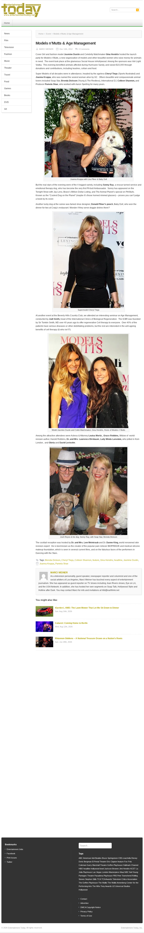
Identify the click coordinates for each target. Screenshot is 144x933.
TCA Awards (107, 879)
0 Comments (84, 49)
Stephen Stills (91, 879)
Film (5, 40)
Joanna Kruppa (47, 563)
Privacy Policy (86, 911)
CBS (120, 858)
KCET (132, 869)
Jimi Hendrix (124, 869)
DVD (5, 102)
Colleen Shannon (83, 560)
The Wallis (102, 883)
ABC (81, 858)
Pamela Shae (61, 563)
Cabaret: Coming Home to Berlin (71, 623)
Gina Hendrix (106, 560)
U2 (113, 886)
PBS (115, 876)
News (6, 34)
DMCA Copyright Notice (90, 907)
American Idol (89, 858)
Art (4, 109)
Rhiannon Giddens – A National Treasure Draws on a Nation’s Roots (88, 638)
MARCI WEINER (46, 49)
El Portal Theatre (99, 862)
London (105, 872)
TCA (99, 879)
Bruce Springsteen (110, 858)
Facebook (11, 853)
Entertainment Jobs (15, 849)
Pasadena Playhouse (103, 876)
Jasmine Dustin (130, 560)
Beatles (98, 858)
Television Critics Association (125, 879)
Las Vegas (97, 872)
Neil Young (133, 872)
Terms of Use (86, 916)
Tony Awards (106, 886)
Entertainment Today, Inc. (132, 928)
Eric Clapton (112, 862)
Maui (122, 872)
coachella (127, 858)
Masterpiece (114, 872)
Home (7, 23)
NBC (127, 872)
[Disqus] (89, 698)
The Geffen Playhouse (88, 883)
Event (48, 34)
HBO (81, 869)
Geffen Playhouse (115, 865)
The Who (96, 886)
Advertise (84, 903)
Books (6, 95)
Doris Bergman (85, 862)
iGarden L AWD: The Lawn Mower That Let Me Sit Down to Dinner (87, 608)
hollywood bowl (97, 869)
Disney (134, 858)
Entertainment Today (16, 928)
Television (8, 47)
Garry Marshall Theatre (97, 865)
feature (96, 560)
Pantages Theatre (86, 876)
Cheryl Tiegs (67, 560)
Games (6, 88)
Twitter (9, 862)
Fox (125, 862)
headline (118, 560)
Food (5, 82)
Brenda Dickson (52, 560)
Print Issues (12, 858)
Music (6, 61)
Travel (7, 75)
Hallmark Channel (130, 865)
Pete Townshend (124, 876)
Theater (7, 68)
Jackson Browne (111, 869)
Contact (83, 899)
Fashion (7, 54)
